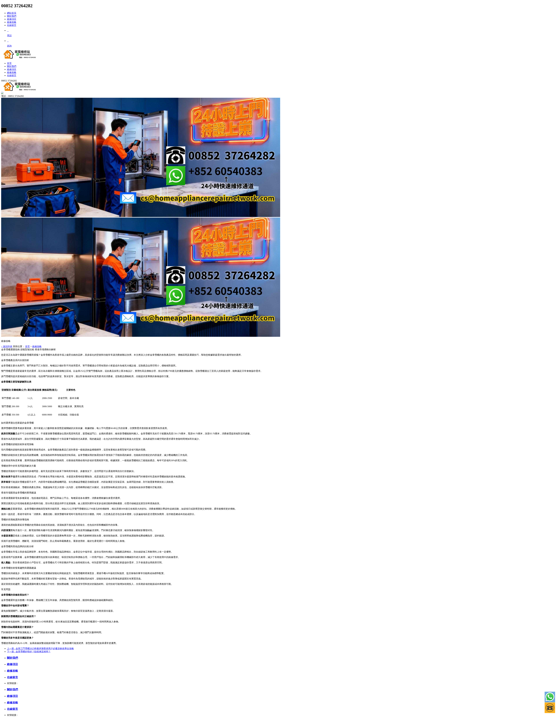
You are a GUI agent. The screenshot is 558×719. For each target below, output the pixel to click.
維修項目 (11, 19)
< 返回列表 (6, 346)
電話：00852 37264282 (12, 96)
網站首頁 (11, 13)
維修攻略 (11, 22)
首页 (27, 346)
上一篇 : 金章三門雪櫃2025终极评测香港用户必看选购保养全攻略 (40, 648)
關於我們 (11, 16)
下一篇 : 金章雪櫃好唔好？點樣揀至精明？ (29, 651)
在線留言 (11, 25)
